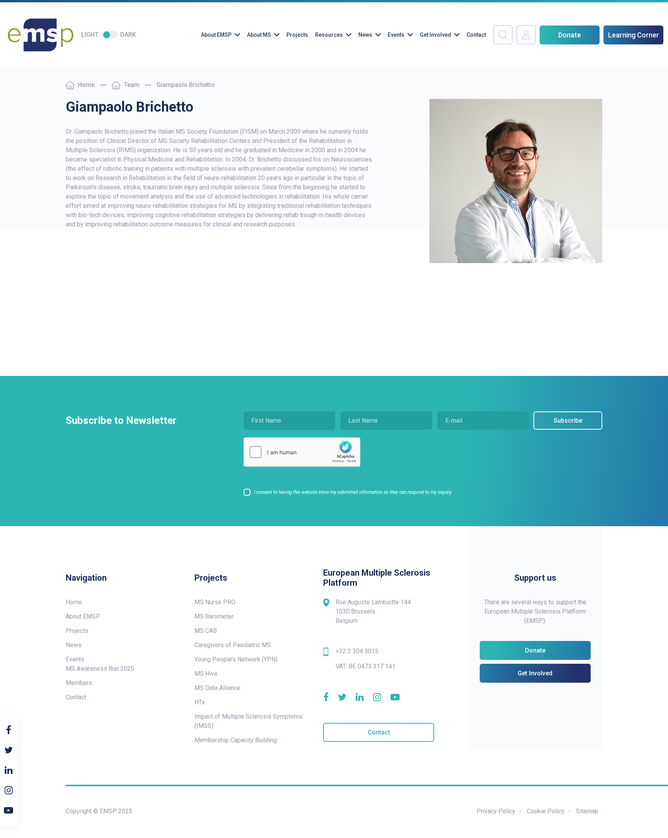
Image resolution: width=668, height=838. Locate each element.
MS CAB (205, 630)
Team (132, 84)
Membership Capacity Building (235, 740)
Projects (297, 35)
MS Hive (206, 673)
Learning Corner (633, 35)
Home (86, 84)
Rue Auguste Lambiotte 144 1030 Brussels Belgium (373, 611)
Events (396, 35)
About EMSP (216, 35)
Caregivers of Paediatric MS (232, 645)
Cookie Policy (545, 811)
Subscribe (568, 420)
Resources (329, 35)
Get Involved (435, 35)
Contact (476, 35)
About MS (259, 35)
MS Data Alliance (217, 688)
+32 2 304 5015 (357, 651)
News (365, 35)
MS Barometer (213, 616)
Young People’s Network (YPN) (236, 659)
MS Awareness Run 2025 (100, 668)
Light (90, 34)
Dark (128, 34)
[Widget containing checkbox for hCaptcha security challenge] (302, 452)
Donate (569, 35)
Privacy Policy (496, 811)
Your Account (526, 34)
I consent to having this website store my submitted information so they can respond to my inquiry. (353, 492)
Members (79, 683)
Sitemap (587, 811)
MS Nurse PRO (214, 602)
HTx (199, 702)
